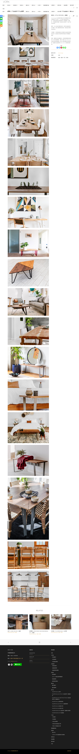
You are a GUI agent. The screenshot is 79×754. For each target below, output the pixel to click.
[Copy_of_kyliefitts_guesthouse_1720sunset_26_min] (28, 181)
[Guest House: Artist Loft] (28, 62)
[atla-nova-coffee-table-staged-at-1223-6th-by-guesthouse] (28, 301)
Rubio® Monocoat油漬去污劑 (57, 706)
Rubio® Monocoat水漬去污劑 (57, 708)
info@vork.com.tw (14, 661)
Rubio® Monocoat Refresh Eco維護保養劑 (60, 703)
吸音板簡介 (54, 674)
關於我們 (52, 741)
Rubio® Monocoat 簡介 (56, 691)
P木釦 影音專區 (55, 721)
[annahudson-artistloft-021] (28, 212)
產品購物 (52, 739)
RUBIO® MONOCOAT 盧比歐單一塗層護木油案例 (61, 710)
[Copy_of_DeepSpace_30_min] (28, 272)
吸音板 (52, 672)
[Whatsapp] (63, 47)
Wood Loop (31, 656)
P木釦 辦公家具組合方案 (56, 723)
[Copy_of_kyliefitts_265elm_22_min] (28, 331)
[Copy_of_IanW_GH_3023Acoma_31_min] (28, 508)
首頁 (52, 652)
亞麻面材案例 (54, 668)
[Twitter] (59, 47)
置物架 (52, 730)
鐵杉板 (52, 683)
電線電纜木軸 (53, 728)
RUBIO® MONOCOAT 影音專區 (58, 712)
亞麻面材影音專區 (55, 670)
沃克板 (52, 655)
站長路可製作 (69, 750)
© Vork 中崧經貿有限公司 (13, 750)
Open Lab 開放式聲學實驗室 (57, 676)
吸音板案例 (54, 678)
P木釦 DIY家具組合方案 (56, 725)
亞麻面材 (52, 663)
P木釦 (52, 715)
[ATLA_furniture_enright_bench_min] (28, 243)
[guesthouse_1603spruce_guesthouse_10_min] (28, 152)
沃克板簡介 (54, 657)
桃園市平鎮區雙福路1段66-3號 (16, 658)
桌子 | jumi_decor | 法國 (14, 631)
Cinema (30, 660)
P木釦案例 (54, 719)
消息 (52, 743)
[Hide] (0, 27)
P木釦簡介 (54, 716)
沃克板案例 (54, 659)
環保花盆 (52, 736)
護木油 (52, 689)
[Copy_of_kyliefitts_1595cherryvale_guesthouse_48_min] (28, 555)
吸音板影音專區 (55, 681)
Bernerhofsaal (32, 652)
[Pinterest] (61, 47)
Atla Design (60, 53)
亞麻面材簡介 (54, 665)
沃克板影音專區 (55, 661)
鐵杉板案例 (54, 687)
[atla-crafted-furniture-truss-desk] (28, 29)
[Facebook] (57, 47)
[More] (1, 25)
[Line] (65, 47)
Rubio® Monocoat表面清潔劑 (57, 701)
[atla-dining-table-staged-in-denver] (28, 93)
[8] (28, 122)
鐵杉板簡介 (54, 685)
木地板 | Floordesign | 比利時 (59, 631)
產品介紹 (53, 732)
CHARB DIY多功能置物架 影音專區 (58, 734)
